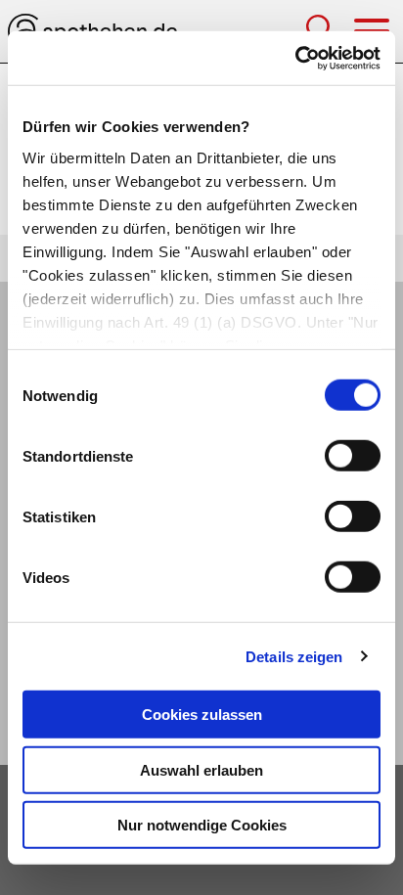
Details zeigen (294, 656)
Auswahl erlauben (201, 769)
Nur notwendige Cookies (202, 825)
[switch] (353, 455)
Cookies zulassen (202, 714)
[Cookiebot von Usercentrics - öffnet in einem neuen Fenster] (295, 57)
